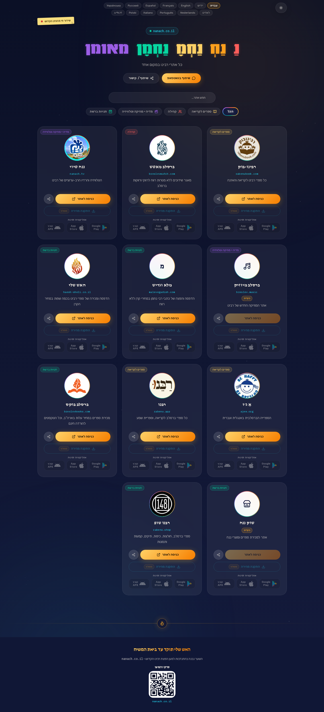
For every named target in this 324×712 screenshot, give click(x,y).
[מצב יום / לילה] (281, 8)
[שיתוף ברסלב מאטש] (134, 199)
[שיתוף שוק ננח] (218, 555)
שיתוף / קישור (138, 78)
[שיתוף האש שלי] (49, 318)
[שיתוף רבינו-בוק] (218, 199)
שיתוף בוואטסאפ (178, 78)
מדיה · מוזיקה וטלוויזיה (137, 111)
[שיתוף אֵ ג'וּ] (218, 437)
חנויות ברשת (98, 111)
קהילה (172, 111)
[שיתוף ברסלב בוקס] (49, 437)
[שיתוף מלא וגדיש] (134, 318)
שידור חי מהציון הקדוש (57, 21)
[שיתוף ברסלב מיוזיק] (218, 318)
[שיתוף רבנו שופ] (134, 555)
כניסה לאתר (255, 199)
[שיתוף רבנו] (134, 437)
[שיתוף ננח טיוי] (49, 199)
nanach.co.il (164, 31)
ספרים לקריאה (201, 111)
